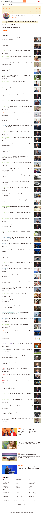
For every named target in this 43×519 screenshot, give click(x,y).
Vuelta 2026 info (18, 480)
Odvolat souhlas (20, 512)
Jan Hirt (17, 483)
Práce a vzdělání (6, 206)
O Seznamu (13, 511)
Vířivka (23, 504)
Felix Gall (17, 486)
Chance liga (30, 480)
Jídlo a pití (4, 281)
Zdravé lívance (5, 493)
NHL (29, 487)
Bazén (11, 503)
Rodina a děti (5, 256)
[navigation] (1, 1)
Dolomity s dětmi (18, 497)
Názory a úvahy (5, 38)
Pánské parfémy (25, 508)
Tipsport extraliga (31, 483)
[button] (37, 39)
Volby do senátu (5, 486)
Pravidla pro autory (13, 512)
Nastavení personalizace (28, 512)
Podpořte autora (35, 15)
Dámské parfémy (26, 506)
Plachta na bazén (15, 503)
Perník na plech (5, 497)
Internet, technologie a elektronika (10, 312)
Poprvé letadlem (18, 492)
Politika (4, 368)
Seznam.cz (39, 1)
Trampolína (20, 503)
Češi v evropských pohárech (34, 500)
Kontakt (28, 511)
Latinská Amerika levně (19, 496)
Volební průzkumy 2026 (6, 482)
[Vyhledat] (24, 1)
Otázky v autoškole (31, 496)
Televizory (15, 508)
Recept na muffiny (6, 492)
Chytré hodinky (20, 508)
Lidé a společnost (6, 113)
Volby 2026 (4, 480)
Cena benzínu (27, 500)
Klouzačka (27, 503)
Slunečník (24, 503)
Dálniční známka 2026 (32, 492)
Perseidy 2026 (22, 500)
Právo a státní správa (7, 343)
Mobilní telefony (14, 506)
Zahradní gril (20, 504)
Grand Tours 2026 (18, 487)
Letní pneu (31, 506)
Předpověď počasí (16, 500)
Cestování (4, 194)
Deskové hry (36, 506)
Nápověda (25, 511)
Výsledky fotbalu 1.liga (32, 482)
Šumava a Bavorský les (19, 493)
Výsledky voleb (5, 483)
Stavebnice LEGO (20, 506)
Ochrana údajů (33, 511)
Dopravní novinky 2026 (32, 493)
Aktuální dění (5, 125)
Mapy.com (11, 500)
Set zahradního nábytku (33, 503)
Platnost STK (30, 497)
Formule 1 (30, 486)
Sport (3, 349)
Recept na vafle (5, 496)
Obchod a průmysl (6, 237)
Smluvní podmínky (18, 511)
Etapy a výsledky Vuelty (19, 482)
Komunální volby (5, 487)
